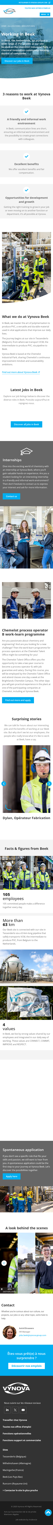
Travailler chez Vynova (15, 1420)
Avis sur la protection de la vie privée (20, 1512)
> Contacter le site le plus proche (20, 1490)
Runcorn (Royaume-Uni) (15, 1483)
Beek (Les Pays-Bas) (13, 1476)
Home (3, 26)
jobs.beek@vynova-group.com (32, 1335)
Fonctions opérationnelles (17, 1433)
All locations (14, 26)
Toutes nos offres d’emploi (17, 1426)
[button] (3, 783)
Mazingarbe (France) (13, 1470)
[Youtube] (23, 1410)
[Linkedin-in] (7, 1410)
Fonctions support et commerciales (22, 1440)
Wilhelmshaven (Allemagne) (17, 1463)
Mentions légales (11, 1514)
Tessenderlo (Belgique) (14, 1456)
